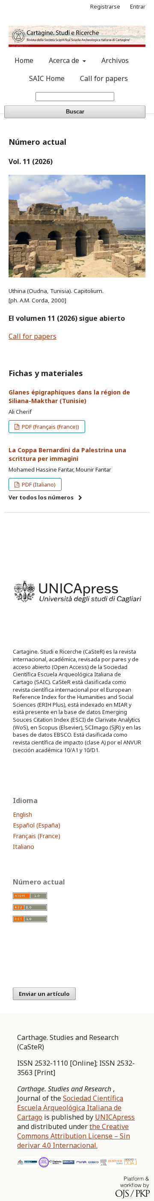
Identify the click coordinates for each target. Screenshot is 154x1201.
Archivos (115, 60)
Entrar (137, 6)
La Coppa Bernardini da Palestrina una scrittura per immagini (67, 454)
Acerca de (65, 60)
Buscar (75, 111)
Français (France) (36, 836)
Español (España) (36, 825)
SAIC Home (47, 78)
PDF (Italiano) (38, 484)
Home (24, 60)
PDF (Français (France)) (50, 426)
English (22, 814)
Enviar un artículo (44, 994)
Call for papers (104, 78)
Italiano (23, 846)
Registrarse (105, 6)
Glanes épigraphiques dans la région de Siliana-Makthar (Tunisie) (69, 396)
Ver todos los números (41, 497)
